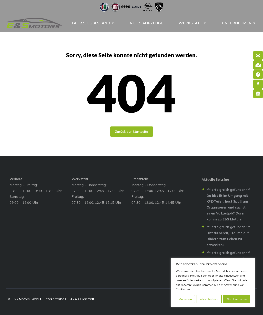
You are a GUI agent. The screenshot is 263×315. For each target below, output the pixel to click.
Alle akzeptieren (236, 299)
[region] (213, 282)
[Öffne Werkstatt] (205, 23)
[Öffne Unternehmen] (254, 23)
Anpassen (185, 299)
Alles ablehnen (209, 299)
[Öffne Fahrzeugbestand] (113, 23)
